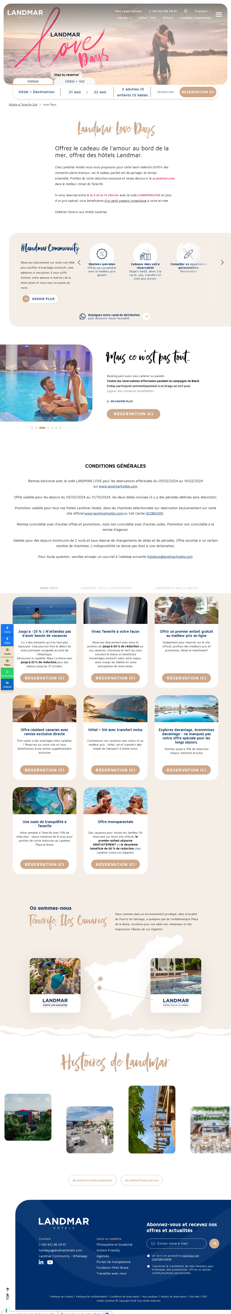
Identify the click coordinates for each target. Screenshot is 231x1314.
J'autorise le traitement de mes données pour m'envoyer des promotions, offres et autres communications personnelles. (183, 1269)
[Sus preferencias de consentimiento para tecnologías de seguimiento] (6, 1310)
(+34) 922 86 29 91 (163, 11)
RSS (204, 1296)
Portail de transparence (114, 1262)
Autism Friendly (108, 1250)
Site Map (194, 1296)
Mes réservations (128, 11)
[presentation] (81, 262)
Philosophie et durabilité (114, 1244)
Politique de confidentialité (91, 1296)
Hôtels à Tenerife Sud (23, 104)
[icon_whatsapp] (186, 11)
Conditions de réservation (124, 1296)
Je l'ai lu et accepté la (175, 1257)
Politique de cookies (61, 1296)
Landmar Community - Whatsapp (63, 1256)
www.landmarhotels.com (118, 486)
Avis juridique (150, 1296)
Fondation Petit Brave (112, 1267)
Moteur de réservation (173, 1296)
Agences (103, 1256)
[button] (36, 428)
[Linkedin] (41, 1263)
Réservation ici (133, 413)
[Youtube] (50, 1263)
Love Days (49, 104)
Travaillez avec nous (111, 1273)
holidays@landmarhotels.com (170, 557)
